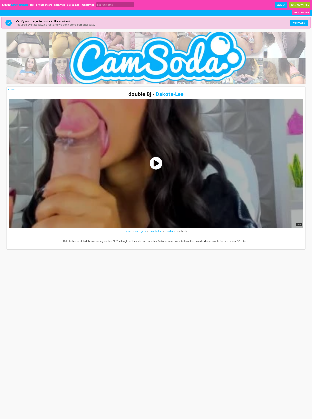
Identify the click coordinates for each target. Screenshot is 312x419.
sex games (73, 4)
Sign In (281, 4)
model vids (88, 4)
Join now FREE (300, 4)
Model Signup (301, 12)
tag (32, 4)
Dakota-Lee (170, 94)
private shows (44, 4)
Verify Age (299, 22)
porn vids (59, 4)
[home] (15, 4)
